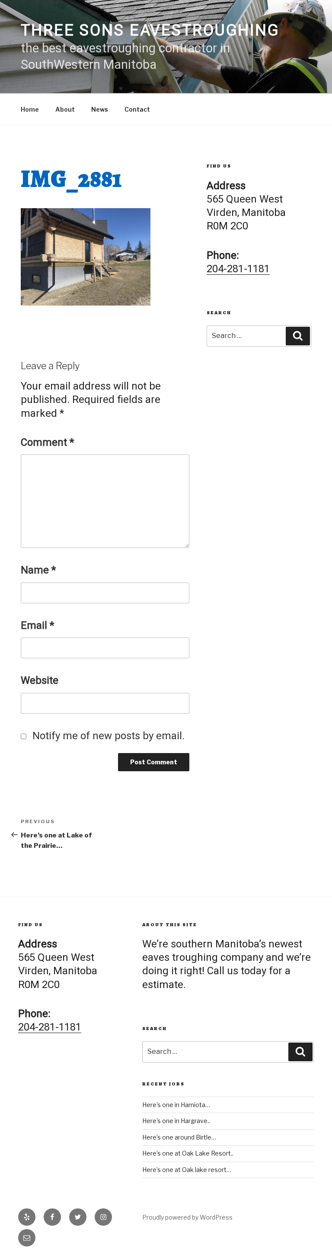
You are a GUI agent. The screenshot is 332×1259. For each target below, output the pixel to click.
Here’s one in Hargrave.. (176, 1120)
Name (38, 570)
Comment (47, 442)
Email (37, 625)
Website (39, 680)
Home (30, 109)
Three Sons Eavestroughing (150, 30)
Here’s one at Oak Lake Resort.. (187, 1153)
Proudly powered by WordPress (187, 1217)
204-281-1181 (238, 269)
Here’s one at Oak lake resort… (186, 1169)
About (65, 109)
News (99, 109)
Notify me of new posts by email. (108, 736)
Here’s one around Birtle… (179, 1137)
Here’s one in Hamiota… (176, 1104)
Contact (137, 109)
